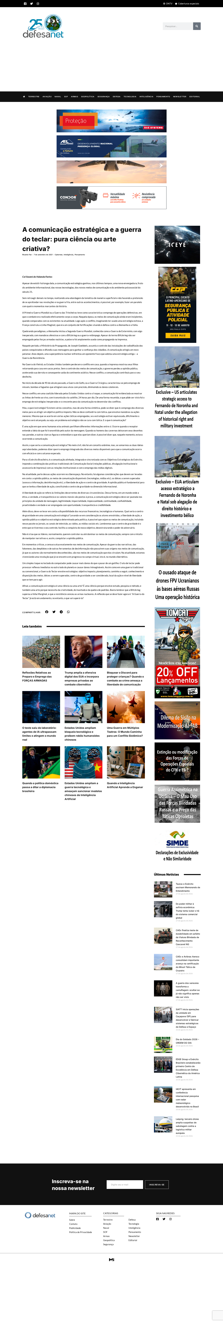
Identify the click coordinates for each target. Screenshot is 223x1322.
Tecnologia (130, 97)
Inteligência (146, 97)
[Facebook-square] (25, 3)
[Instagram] (38, 3)
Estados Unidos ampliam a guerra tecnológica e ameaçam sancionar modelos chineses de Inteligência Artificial (83, 791)
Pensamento (163, 97)
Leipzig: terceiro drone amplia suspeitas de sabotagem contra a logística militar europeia (187, 1126)
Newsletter (179, 97)
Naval (58, 97)
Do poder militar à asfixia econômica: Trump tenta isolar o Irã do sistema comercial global (187, 910)
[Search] (197, 26)
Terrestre (34, 97)
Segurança (104, 97)
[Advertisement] (111, 61)
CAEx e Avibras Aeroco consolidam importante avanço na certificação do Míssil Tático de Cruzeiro (187, 963)
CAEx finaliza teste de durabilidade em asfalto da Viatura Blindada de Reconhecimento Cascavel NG (188, 937)
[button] (47, 612)
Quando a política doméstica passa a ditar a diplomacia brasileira (40, 787)
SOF (66, 97)
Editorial (194, 97)
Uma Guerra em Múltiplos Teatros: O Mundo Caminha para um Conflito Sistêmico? (125, 731)
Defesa (117, 97)
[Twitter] (31, 3)
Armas (74, 97)
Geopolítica (87, 97)
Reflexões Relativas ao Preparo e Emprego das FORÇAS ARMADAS (37, 676)
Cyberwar (59, 255)
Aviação (47, 97)
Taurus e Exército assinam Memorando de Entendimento (188, 887)
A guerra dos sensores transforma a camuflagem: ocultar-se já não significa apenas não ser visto (188, 990)
